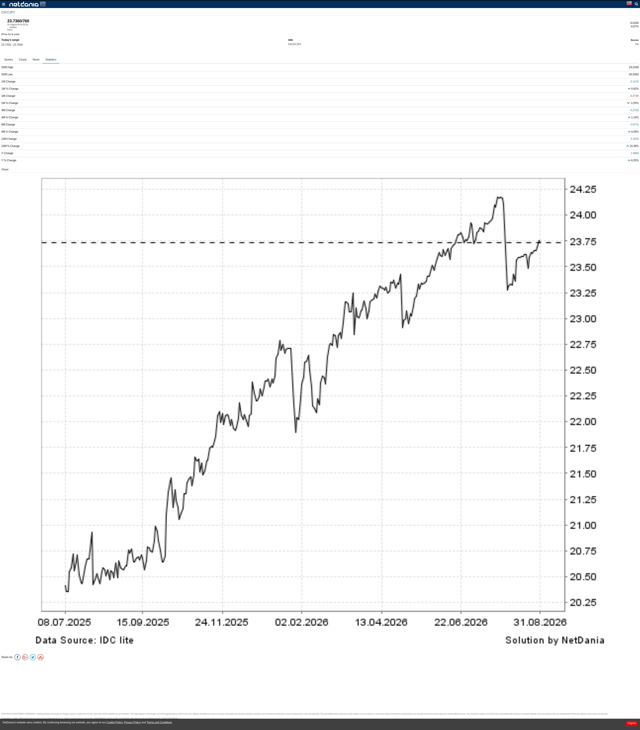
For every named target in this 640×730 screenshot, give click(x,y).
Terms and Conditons (159, 722)
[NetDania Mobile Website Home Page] (27, 3)
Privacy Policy (132, 722)
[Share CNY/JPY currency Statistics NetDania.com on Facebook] (17, 657)
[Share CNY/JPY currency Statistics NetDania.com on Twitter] (33, 657)
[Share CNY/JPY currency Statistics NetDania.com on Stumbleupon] (40, 657)
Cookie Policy (114, 722)
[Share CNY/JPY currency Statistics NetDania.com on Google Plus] (25, 657)
